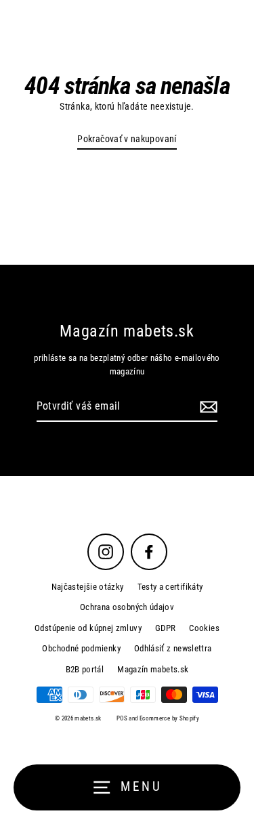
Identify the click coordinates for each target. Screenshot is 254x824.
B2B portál (85, 669)
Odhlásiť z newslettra (173, 648)
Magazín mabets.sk (152, 669)
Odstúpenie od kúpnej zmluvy (88, 628)
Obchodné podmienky (81, 648)
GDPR (165, 628)
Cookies (204, 628)
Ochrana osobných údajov (127, 607)
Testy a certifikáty (170, 587)
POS (122, 718)
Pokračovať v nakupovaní (126, 139)
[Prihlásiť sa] (206, 407)
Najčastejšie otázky (87, 587)
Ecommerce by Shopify (169, 718)
